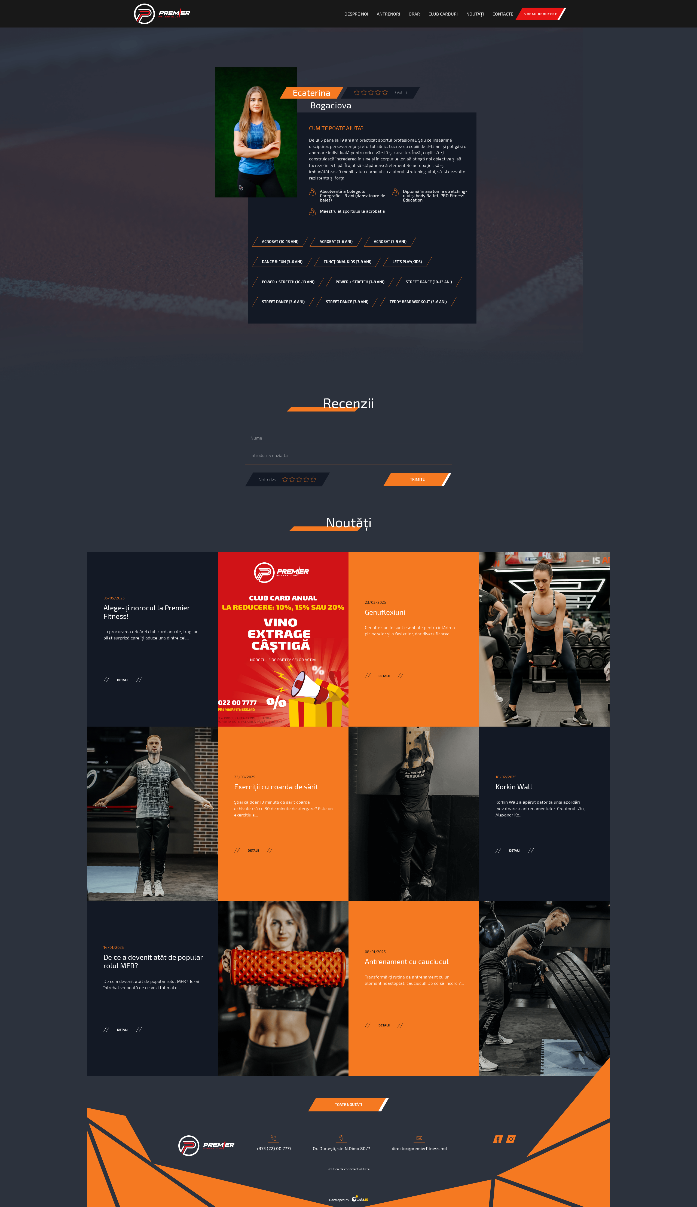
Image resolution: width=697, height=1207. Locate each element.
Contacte (503, 14)
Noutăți (475, 14)
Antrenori (388, 14)
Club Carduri (443, 14)
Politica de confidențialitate (348, 1169)
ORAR (414, 14)
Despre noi (356, 14)
